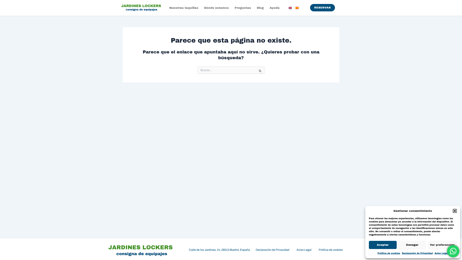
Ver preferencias (442, 244)
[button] (455, 211)
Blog (260, 7)
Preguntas (243, 7)
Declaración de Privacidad (417, 253)
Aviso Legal (441, 253)
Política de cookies (389, 253)
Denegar (412, 244)
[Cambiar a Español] (297, 7)
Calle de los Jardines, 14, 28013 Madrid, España (219, 249)
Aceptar (383, 244)
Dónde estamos (216, 7)
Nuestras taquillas (183, 7)
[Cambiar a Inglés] (290, 7)
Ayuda (275, 7)
